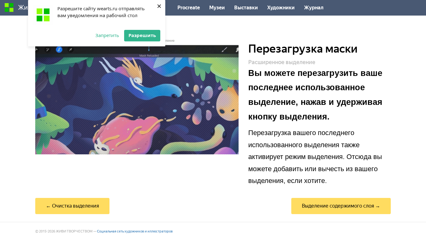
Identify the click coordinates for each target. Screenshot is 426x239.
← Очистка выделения (72, 206)
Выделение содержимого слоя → (341, 206)
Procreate (188, 8)
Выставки (246, 8)
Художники (281, 8)
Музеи (217, 8)
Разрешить (142, 35)
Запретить (107, 35)
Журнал (313, 8)
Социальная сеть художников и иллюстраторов (135, 231)
